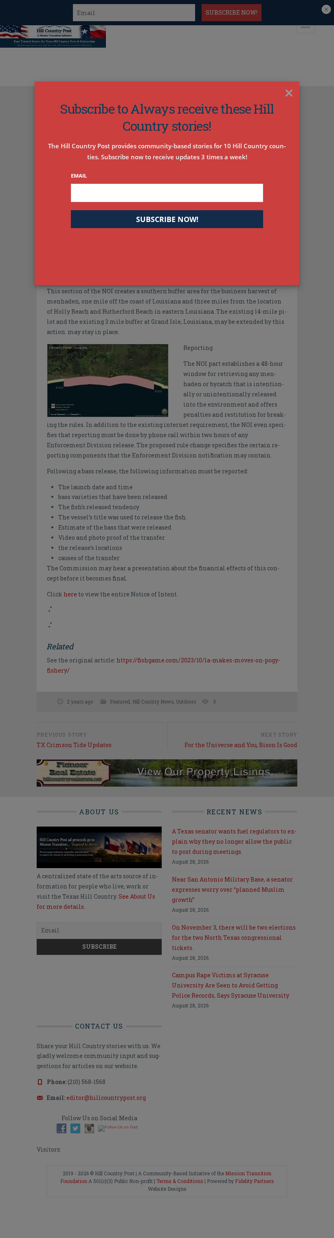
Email (79, 175)
